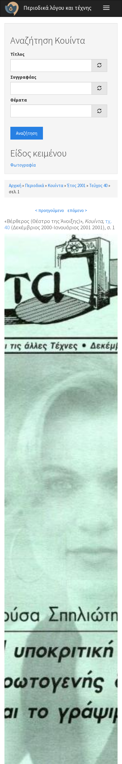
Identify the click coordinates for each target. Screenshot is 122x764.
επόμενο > (77, 210)
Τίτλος (17, 54)
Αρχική (15, 185)
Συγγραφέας (23, 77)
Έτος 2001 (76, 185)
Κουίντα (55, 185)
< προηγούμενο (49, 210)
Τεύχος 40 (98, 185)
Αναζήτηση (26, 133)
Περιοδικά (34, 185)
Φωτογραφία (23, 165)
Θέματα (18, 100)
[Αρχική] (12, 8)
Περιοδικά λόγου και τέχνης (57, 7)
